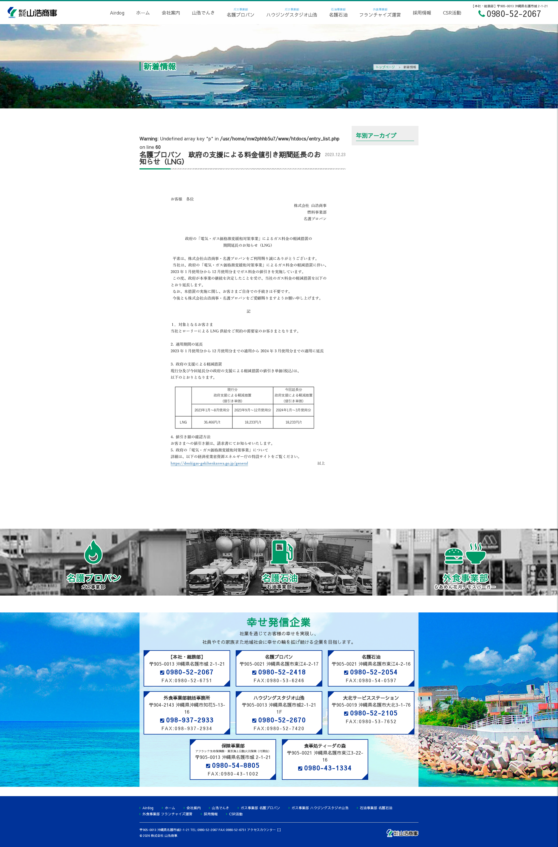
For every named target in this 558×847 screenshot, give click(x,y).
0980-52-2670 (282, 719)
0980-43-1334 (328, 767)
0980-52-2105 (374, 712)
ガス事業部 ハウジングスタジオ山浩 (319, 807)
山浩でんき (203, 12)
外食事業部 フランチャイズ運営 (167, 814)
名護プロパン (241, 12)
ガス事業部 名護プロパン (260, 807)
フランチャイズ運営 (380, 12)
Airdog (117, 12)
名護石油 (338, 12)
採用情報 (422, 12)
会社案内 (171, 12)
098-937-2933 (190, 719)
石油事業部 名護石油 (376, 807)
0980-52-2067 (190, 671)
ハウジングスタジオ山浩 (291, 12)
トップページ (385, 67)
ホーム (143, 12)
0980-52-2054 (374, 671)
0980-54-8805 (236, 765)
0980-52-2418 (282, 671)
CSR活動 (452, 12)
